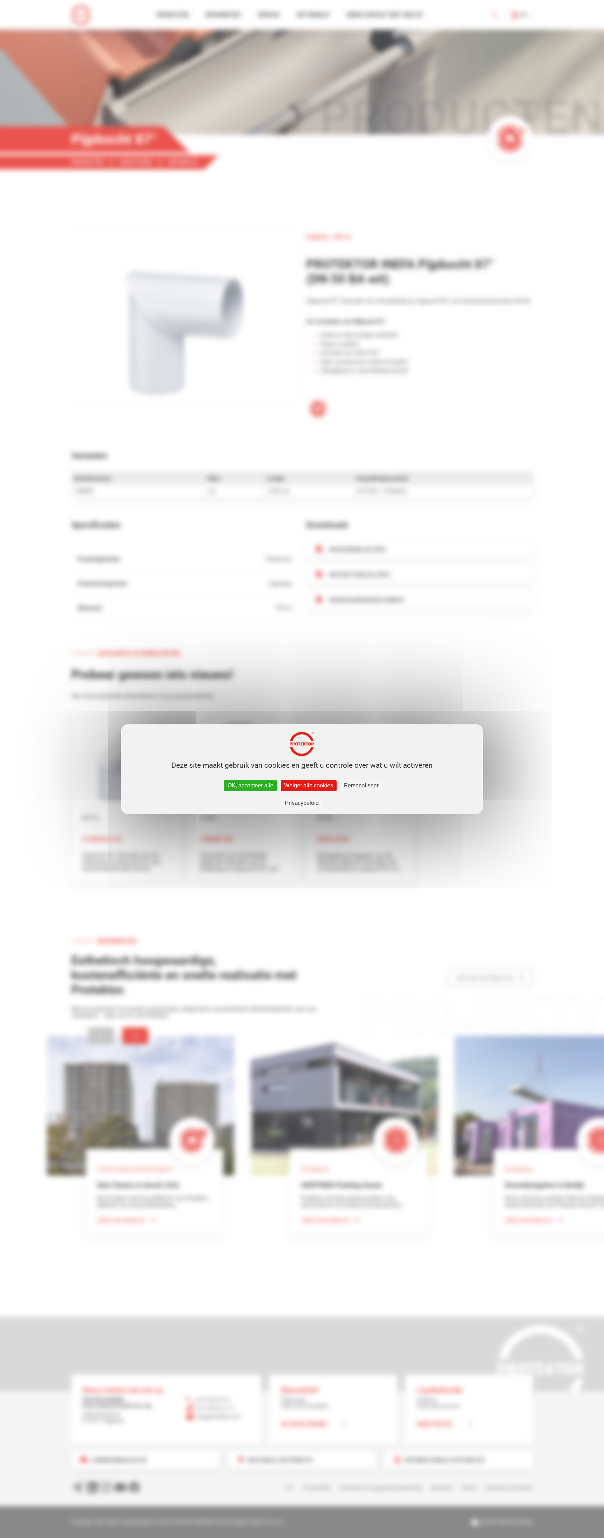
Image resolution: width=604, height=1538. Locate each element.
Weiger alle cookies (308, 785)
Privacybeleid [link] (302, 803)
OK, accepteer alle (250, 785)
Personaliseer (361, 785)
